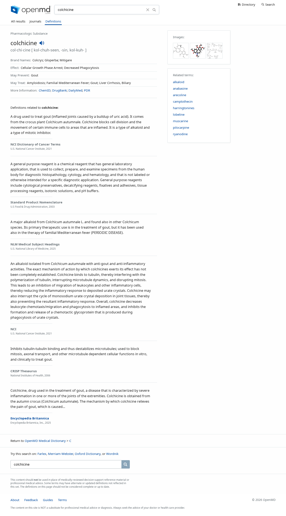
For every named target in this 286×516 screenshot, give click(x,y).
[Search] (154, 9)
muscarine (180, 121)
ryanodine (180, 134)
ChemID (44, 90)
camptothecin (183, 101)
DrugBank (59, 90)
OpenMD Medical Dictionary (45, 441)
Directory (248, 4)
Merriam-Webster (60, 454)
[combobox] (101, 9)
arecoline (179, 95)
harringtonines (183, 108)
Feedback (31, 500)
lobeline (178, 114)
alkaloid (178, 82)
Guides (48, 500)
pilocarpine (181, 127)
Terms (62, 500)
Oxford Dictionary (87, 454)
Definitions (53, 21)
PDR (87, 90)
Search (270, 4)
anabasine (180, 88)
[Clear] (148, 9)
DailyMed (75, 90)
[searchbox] (65, 464)
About (14, 500)
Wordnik (112, 454)
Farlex (41, 454)
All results (18, 21)
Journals (35, 21)
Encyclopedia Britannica (29, 418)
